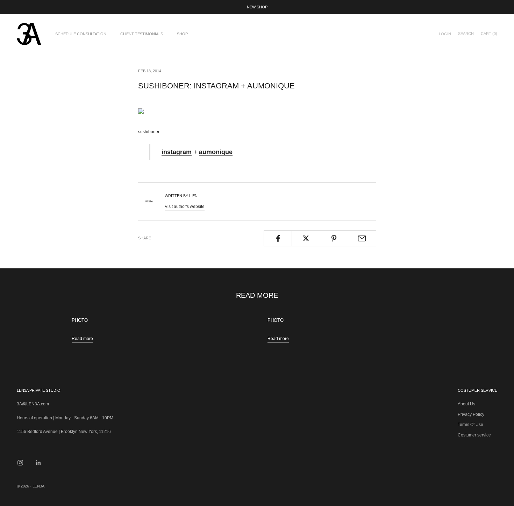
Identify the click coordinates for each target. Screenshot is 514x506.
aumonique (216, 152)
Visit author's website (185, 206)
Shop (182, 34)
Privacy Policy (471, 414)
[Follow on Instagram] (20, 462)
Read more (82, 338)
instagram (177, 152)
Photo (80, 320)
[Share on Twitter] (306, 238)
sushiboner (148, 131)
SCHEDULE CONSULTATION (80, 34)
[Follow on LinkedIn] (38, 462)
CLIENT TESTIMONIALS (141, 34)
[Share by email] (362, 238)
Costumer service (474, 435)
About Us (466, 404)
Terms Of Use (470, 424)
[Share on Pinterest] (334, 238)
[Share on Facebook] (278, 238)
